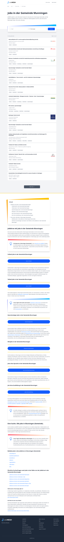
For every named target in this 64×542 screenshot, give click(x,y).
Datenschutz (56, 525)
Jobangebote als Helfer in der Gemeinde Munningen (19, 401)
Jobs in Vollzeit (29, 261)
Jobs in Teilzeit (28, 286)
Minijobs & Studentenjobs (29, 348)
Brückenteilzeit (18, 309)
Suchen (51, 29)
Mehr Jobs (31, 186)
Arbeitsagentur (25, 525)
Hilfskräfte (41, 525)
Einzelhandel (41, 523)
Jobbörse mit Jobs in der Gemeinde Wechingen (19, 474)
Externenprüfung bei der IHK (35, 413)
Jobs (12, 6)
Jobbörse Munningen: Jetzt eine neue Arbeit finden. (18, 510)
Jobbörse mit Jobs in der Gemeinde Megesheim (19, 479)
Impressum (56, 523)
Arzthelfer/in (12, 457)
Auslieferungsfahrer (12, 403)
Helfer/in (11, 460)
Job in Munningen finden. (13, 497)
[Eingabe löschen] (46, 29)
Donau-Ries (17, 6)
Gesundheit (41, 527)
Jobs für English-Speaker (27, 533)
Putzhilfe (30, 403)
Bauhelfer (18, 403)
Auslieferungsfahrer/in (14, 455)
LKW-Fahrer (11, 464)
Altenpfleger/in (12, 453)
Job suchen (48, 2)
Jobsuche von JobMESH (39, 243)
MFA (10, 466)
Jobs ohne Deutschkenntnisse (28, 370)
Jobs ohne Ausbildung (29, 392)
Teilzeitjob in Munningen (35, 302)
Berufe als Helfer (38, 401)
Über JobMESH (56, 521)
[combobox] (38, 29)
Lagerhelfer (23, 403)
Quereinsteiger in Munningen (14, 334)
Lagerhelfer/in (12, 462)
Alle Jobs (24, 523)
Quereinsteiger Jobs (29, 321)
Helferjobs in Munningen (23, 294)
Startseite (24, 521)
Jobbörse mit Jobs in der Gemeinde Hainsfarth (19, 481)
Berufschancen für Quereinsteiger (33, 333)
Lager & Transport (42, 529)
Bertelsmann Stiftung (26, 331)
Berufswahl (54, 2)
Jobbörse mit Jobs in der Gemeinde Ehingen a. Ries (20, 483)
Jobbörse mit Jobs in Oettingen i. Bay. (17, 476)
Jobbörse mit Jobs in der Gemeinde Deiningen (19, 485)
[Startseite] (8, 6)
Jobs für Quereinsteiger (26, 531)
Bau (39, 521)
